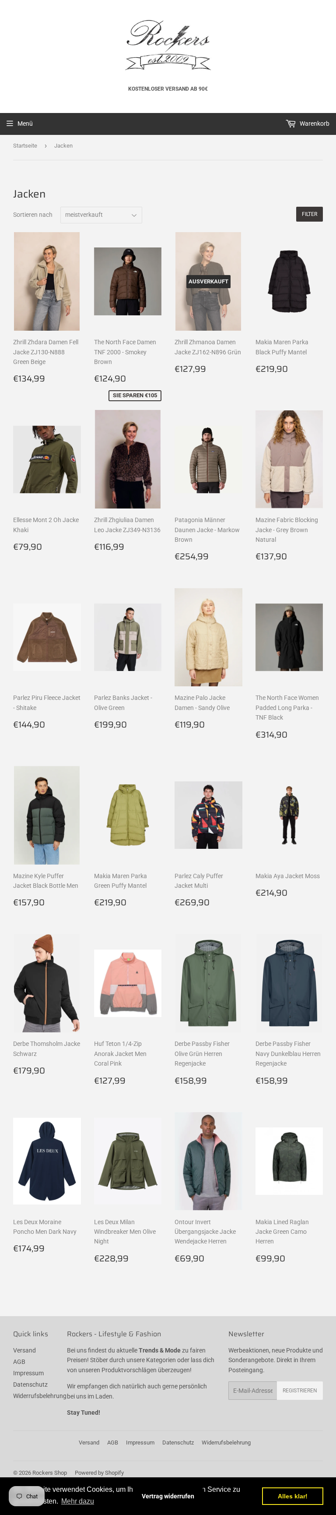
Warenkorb (313, 123)
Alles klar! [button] (293, 1496)
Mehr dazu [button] (77, 1501)
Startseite (25, 145)
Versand (24, 1350)
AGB (19, 1361)
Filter (309, 214)
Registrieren (300, 1391)
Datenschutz (30, 1384)
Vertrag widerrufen (168, 1496)
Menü (25, 123)
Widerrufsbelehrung (39, 1395)
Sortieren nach (32, 214)
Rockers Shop (49, 1472)
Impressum (28, 1373)
